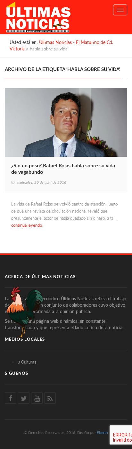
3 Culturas (27, 362)
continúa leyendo (26, 226)
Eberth (102, 433)
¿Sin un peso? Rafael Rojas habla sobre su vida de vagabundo (63, 169)
